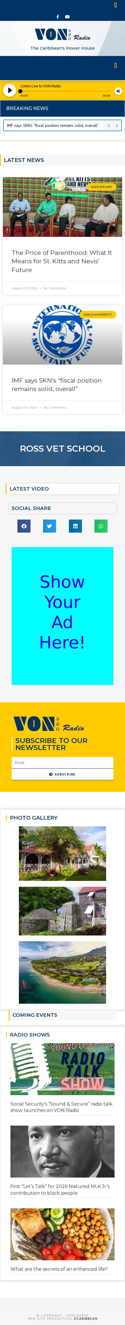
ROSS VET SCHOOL (63, 448)
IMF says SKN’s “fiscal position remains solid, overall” (53, 125)
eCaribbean (86, 1319)
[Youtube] (67, 17)
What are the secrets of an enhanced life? (59, 1269)
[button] (116, 5)
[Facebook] (58, 17)
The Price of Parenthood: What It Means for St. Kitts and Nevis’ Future (62, 261)
